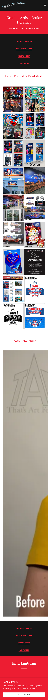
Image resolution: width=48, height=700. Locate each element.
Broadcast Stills (24, 49)
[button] (45, 5)
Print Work (24, 63)
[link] (14, 5)
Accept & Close (24, 695)
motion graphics (24, 42)
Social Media (24, 56)
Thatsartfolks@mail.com (30, 28)
